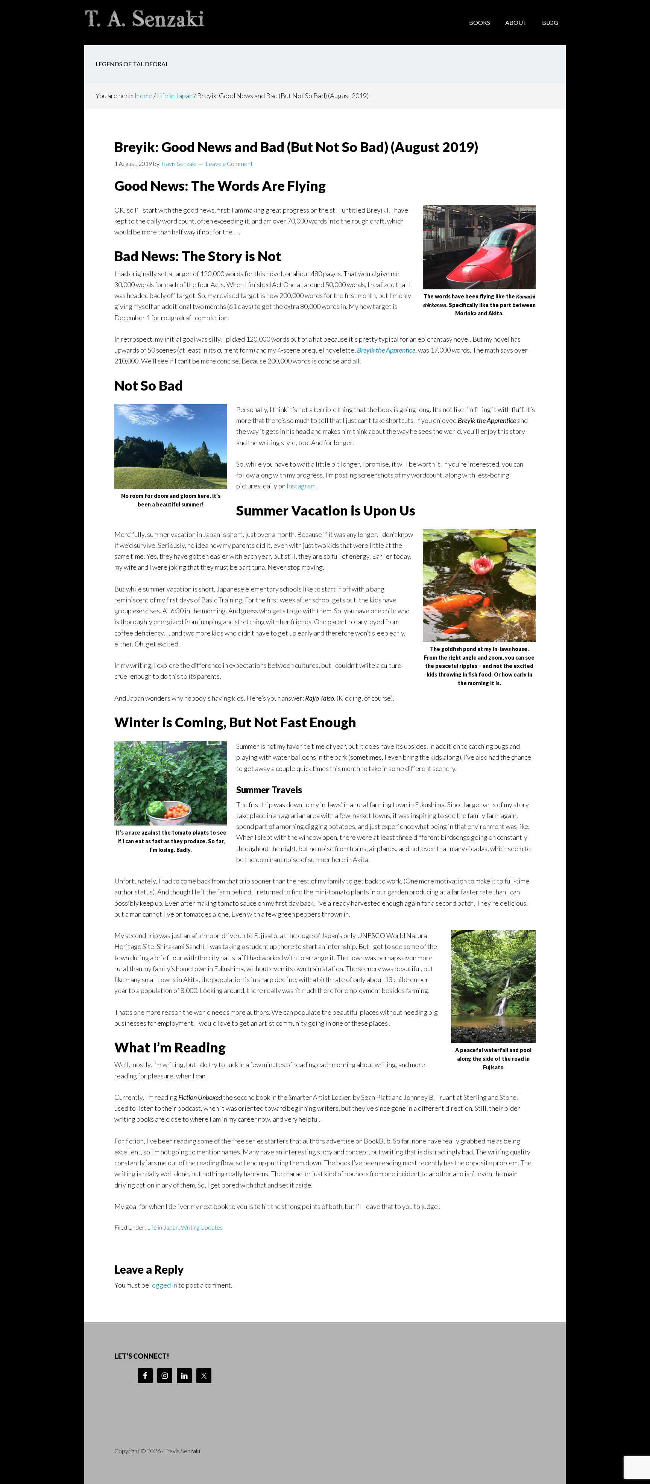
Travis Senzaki (144, 22)
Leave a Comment (229, 163)
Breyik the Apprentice (386, 350)
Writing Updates (202, 1227)
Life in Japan (163, 1227)
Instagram (301, 486)
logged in (163, 1285)
